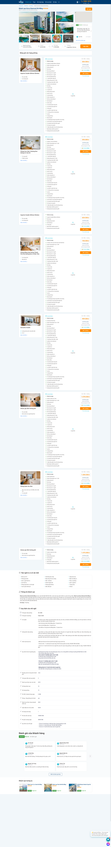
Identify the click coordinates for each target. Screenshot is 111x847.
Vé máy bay (40, 2)
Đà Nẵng (31, 5)
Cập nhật (85, 46)
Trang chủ (21, 5)
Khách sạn (28, 2)
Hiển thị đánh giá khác (55, 774)
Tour (34, 2)
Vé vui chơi (48, 2)
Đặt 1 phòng (85, 73)
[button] (100, 834)
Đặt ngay (89, 9)
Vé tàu (55, 2)
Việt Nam (26, 5)
